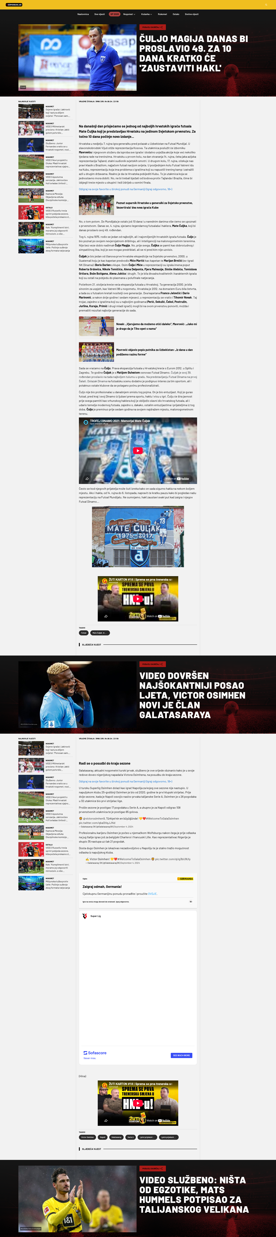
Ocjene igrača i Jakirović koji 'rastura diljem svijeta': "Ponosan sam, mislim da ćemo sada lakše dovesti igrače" (58, 112)
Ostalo (49, 207)
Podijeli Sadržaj (150, 27)
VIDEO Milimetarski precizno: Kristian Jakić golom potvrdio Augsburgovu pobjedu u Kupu (58, 129)
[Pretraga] (266, 5)
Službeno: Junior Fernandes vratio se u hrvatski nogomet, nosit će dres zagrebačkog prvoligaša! (58, 146)
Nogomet (50, 106)
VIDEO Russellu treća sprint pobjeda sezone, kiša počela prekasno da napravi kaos (58, 214)
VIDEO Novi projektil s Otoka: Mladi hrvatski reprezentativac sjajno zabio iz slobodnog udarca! (57, 163)
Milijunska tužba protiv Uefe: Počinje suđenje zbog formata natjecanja (58, 247)
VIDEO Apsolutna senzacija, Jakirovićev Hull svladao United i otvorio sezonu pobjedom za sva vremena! (57, 180)
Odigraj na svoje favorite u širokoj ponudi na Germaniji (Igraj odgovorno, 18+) (125, 189)
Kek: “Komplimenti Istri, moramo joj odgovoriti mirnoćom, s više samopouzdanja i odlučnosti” (57, 230)
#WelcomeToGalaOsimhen (162, 818)
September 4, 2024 (123, 826)
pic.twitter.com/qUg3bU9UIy (172, 859)
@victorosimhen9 (94, 818)
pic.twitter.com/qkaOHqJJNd (97, 822)
